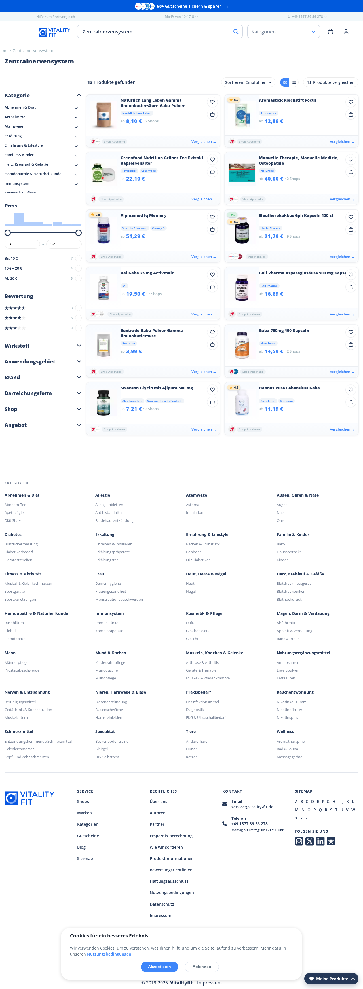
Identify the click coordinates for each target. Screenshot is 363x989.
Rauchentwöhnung (295, 692)
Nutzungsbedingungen (172, 892)
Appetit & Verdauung (294, 630)
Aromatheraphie (291, 741)
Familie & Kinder (293, 534)
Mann (10, 652)
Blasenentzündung (111, 701)
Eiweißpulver (287, 670)
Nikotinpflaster (289, 709)
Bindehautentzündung (114, 520)
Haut (190, 583)
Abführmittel (287, 622)
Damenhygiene (108, 583)
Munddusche (106, 670)
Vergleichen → (203, 141)
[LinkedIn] (320, 841)
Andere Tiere (196, 741)
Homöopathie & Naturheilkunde (36, 613)
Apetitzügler (15, 512)
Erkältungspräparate (112, 551)
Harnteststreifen (18, 559)
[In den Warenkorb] (212, 114)
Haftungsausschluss (169, 881)
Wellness (285, 731)
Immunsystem (109, 613)
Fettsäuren (286, 678)
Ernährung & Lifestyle (207, 534)
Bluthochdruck (289, 599)
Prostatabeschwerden (23, 670)
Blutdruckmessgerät (294, 583)
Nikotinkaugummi (292, 701)
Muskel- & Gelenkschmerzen (28, 583)
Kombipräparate (109, 630)
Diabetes (13, 534)
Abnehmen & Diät (22, 495)
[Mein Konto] (346, 32)
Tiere (191, 731)
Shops (83, 801)
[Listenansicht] (293, 82)
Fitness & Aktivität (23, 574)
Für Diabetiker (198, 559)
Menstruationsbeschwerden (119, 599)
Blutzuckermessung (21, 544)
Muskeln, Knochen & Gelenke (214, 652)
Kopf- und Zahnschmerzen (27, 756)
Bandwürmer (288, 638)
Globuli (10, 630)
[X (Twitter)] (309, 841)
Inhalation (194, 512)
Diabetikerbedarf (19, 551)
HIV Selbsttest (107, 756)
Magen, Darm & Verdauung (303, 613)
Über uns (158, 801)
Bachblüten (14, 622)
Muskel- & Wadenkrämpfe (208, 678)
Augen (282, 504)
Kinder (282, 559)
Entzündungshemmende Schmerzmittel (38, 741)
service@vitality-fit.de (252, 807)
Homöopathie (16, 638)
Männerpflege (16, 662)
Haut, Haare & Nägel (206, 574)
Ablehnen (202, 966)
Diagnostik (195, 709)
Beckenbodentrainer (112, 741)
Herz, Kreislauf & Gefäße (300, 574)
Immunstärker (107, 622)
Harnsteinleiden (108, 717)
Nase (281, 512)
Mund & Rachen (110, 652)
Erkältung (104, 534)
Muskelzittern (16, 717)
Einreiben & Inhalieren (113, 544)
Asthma (192, 504)
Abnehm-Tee (15, 504)
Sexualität (105, 731)
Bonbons (193, 551)
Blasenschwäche (109, 709)
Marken (84, 813)
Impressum (160, 915)
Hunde (192, 748)
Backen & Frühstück (203, 544)
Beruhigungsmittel (20, 701)
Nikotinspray (288, 717)
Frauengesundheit (110, 591)
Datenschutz (162, 904)
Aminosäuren (288, 662)
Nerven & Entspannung (27, 692)
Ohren (282, 520)
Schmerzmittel (19, 731)
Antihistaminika (108, 512)
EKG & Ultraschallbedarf (206, 717)
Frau (99, 574)
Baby (281, 544)
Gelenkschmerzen (20, 748)
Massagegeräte (289, 756)
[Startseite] (4, 50)
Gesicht (192, 638)
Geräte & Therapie (201, 670)
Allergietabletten (109, 504)
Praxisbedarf (198, 692)
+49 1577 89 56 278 (249, 823)
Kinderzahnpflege (110, 662)
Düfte (190, 622)
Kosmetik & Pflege (204, 613)
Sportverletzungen (20, 599)
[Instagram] (299, 841)
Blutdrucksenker (291, 591)
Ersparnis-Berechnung (171, 835)
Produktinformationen (172, 858)
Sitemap (85, 858)
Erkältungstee (107, 559)
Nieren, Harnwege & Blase (120, 692)
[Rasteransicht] (284, 82)
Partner (157, 824)
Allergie (102, 495)
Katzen (192, 756)
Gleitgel (101, 748)
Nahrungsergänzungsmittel (303, 652)
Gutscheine (88, 835)
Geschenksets (197, 630)
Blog (81, 847)
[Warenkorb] (331, 32)
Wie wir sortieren (166, 847)
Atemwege (196, 495)
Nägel (191, 591)
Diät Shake (13, 520)
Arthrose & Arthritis (202, 662)
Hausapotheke (289, 551)
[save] (212, 102)
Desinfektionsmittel (202, 701)
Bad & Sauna (287, 748)
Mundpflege (105, 678)
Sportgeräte (15, 591)
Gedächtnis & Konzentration (28, 709)
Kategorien (87, 824)
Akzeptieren (159, 966)
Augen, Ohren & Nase (298, 495)
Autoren (158, 813)
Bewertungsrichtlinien (171, 869)
